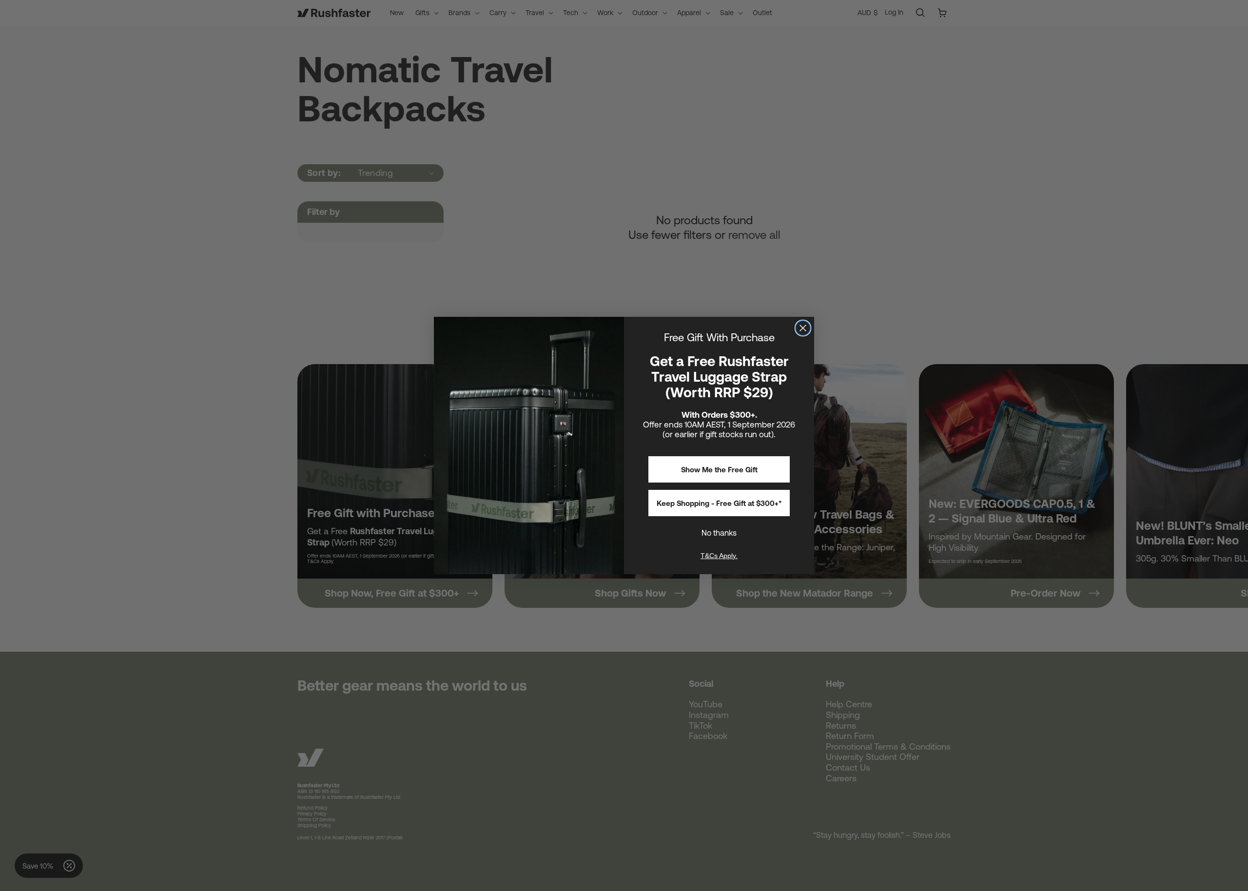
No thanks (719, 532)
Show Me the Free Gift (719, 469)
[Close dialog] (803, 328)
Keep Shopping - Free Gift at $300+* (719, 503)
